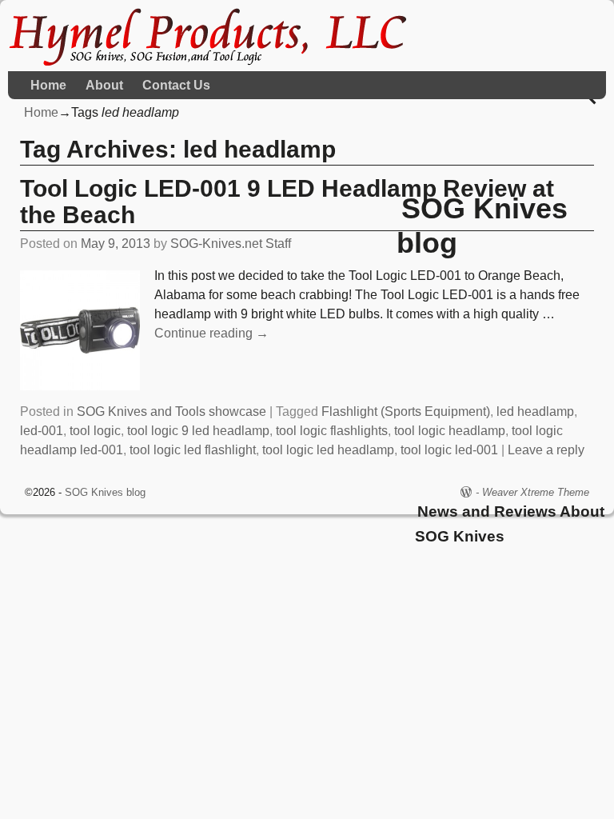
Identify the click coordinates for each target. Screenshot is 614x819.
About (104, 85)
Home (48, 85)
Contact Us (176, 85)
